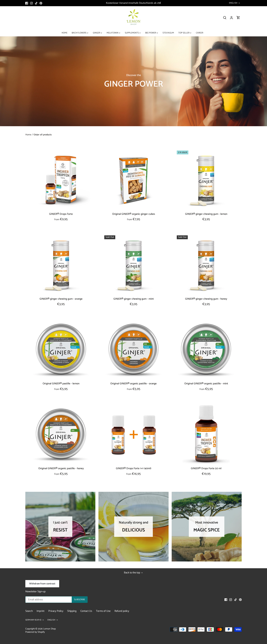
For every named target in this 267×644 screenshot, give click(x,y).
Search (29, 611)
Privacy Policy (55, 611)
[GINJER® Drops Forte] (61, 180)
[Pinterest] (41, 3)
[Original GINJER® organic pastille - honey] (61, 434)
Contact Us (86, 611)
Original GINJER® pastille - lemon (61, 384)
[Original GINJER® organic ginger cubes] (133, 180)
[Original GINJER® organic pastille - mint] (206, 349)
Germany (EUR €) (33, 620)
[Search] (224, 17)
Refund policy (121, 611)
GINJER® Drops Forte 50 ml (206, 468)
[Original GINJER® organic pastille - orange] (133, 349)
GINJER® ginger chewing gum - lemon (206, 214)
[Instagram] (31, 3)
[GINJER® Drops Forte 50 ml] (206, 434)
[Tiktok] (36, 3)
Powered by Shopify (35, 632)
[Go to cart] (238, 17)
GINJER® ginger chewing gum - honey (206, 299)
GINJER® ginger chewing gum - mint (133, 299)
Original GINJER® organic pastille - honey (61, 468)
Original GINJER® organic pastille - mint (206, 384)
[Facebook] (26, 3)
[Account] (231, 17)
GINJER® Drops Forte (61, 214)
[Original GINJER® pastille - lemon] (61, 349)
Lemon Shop (49, 629)
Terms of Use (103, 611)
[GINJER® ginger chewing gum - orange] (61, 264)
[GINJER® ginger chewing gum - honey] (206, 264)
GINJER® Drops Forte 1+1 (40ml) (133, 468)
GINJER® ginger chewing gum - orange (61, 299)
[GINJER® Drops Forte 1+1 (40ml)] (133, 434)
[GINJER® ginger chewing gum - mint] (133, 264)
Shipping (71, 611)
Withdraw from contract (42, 584)
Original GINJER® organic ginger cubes (133, 214)
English (233, 3)
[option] (133, 81)
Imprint (40, 611)
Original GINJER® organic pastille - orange (133, 384)
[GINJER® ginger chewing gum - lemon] (206, 180)
